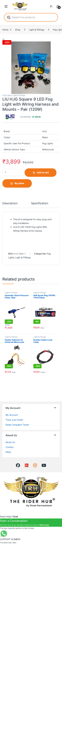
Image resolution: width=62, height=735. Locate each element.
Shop (17, 29)
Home (5, 29)
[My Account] (51, 6)
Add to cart (43, 172)
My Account (12, 414)
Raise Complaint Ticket (17, 424)
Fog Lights (6, 95)
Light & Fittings (36, 29)
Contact (10, 447)
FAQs (8, 452)
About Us (10, 442)
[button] (3, 39)
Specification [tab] (39, 203)
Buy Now (19, 183)
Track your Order (14, 419)
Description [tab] (9, 203)
